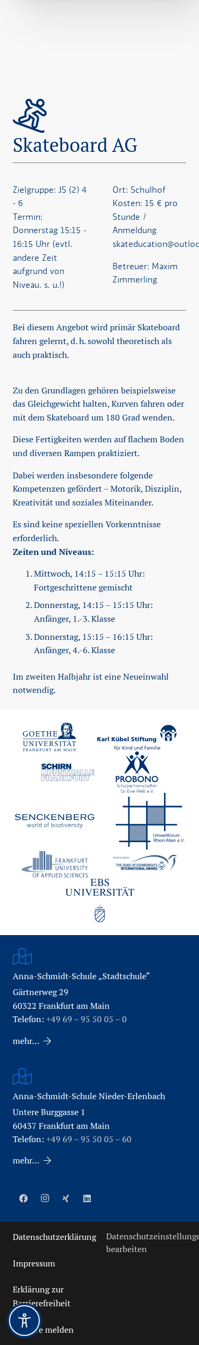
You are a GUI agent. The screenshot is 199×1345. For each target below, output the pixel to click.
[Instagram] (44, 1198)
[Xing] (65, 1198)
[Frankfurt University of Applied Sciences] (54, 864)
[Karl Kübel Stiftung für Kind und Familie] (137, 737)
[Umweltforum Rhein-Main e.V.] (150, 821)
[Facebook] (23, 1198)
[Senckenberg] (54, 821)
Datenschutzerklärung (54, 1237)
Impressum (34, 1263)
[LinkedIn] (87, 1198)
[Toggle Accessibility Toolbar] (24, 1320)
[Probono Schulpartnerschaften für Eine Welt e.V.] (137, 772)
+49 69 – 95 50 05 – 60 (89, 1139)
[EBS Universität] (99, 900)
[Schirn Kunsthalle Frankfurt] (67, 772)
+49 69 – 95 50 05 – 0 (86, 1019)
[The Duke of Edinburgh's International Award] (144, 864)
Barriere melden (43, 1329)
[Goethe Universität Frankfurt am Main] (49, 737)
